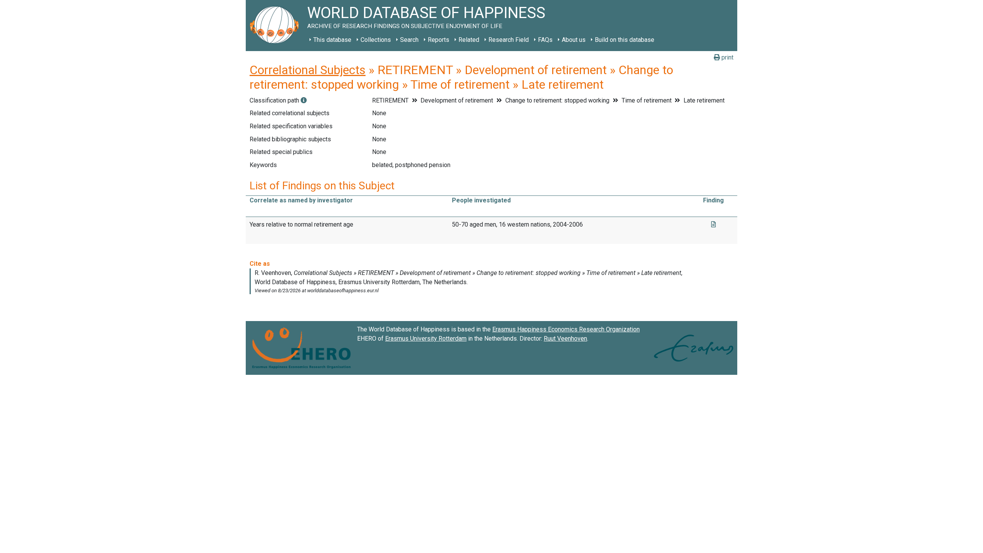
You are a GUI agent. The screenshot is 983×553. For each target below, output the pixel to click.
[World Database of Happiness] (276, 25)
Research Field (508, 39)
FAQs (545, 39)
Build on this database (624, 39)
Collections (376, 39)
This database (332, 39)
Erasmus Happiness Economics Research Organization (566, 329)
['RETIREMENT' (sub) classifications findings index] (304, 100)
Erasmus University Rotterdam (426, 338)
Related (468, 39)
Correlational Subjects (308, 70)
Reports (438, 39)
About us (574, 39)
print (726, 57)
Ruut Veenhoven (565, 338)
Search (409, 39)
